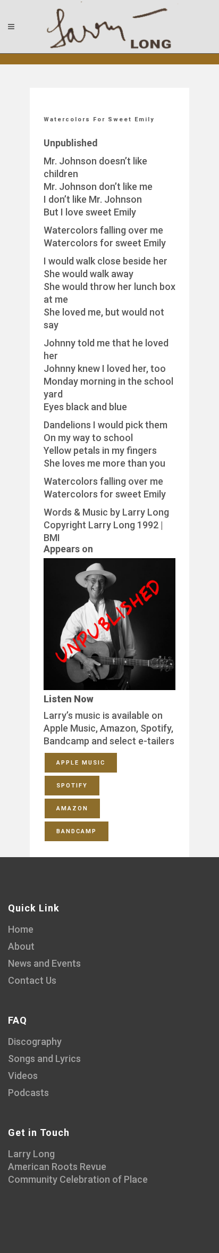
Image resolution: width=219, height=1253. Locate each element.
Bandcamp (76, 831)
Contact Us (32, 980)
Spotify (72, 785)
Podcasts (28, 1092)
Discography (35, 1041)
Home (20, 929)
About (21, 946)
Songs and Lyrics (44, 1058)
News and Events (44, 963)
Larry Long (31, 1153)
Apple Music (80, 762)
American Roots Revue (57, 1166)
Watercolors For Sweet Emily (99, 119)
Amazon (72, 808)
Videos (23, 1075)
